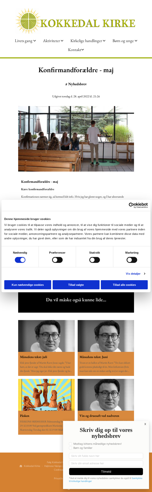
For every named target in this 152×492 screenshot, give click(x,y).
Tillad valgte (76, 284)
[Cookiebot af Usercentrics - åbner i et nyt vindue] (131, 205)
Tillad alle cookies (124, 284)
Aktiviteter (52, 40)
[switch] (57, 260)
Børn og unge (124, 40)
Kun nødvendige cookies (28, 284)
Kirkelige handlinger (86, 40)
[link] (25, 40)
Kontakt (74, 49)
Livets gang (24, 40)
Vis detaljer (133, 273)
